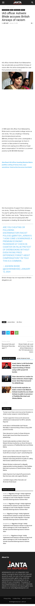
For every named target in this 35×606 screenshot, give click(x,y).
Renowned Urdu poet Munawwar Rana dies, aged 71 (8, 346)
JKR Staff (6, 23)
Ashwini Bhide (11, 322)
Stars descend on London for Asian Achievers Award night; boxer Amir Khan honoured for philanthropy (16, 435)
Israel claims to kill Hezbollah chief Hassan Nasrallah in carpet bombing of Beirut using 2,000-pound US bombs (22, 367)
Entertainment (10, 7)
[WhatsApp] (16, 333)
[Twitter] (8, 333)
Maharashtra (17, 10)
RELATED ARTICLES (9, 358)
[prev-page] (3, 403)
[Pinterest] (12, 333)
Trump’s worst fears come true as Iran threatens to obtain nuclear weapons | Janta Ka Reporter (18, 413)
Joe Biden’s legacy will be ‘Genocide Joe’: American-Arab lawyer (15, 481)
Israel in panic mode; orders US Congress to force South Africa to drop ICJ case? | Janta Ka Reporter (17, 452)
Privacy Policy (7, 598)
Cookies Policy (16, 598)
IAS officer (19, 322)
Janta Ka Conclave (26, 598)
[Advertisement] (17, 42)
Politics (22, 10)
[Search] (32, 2)
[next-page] (6, 403)
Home (3, 7)
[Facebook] (4, 333)
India (12, 10)
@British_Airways (22, 236)
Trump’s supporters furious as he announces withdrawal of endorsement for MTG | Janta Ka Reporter (17, 420)
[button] (3, 2)
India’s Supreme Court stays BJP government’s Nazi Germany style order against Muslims (17, 475)
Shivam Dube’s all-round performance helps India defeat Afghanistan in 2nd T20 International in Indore (25, 348)
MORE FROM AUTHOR (23, 358)
